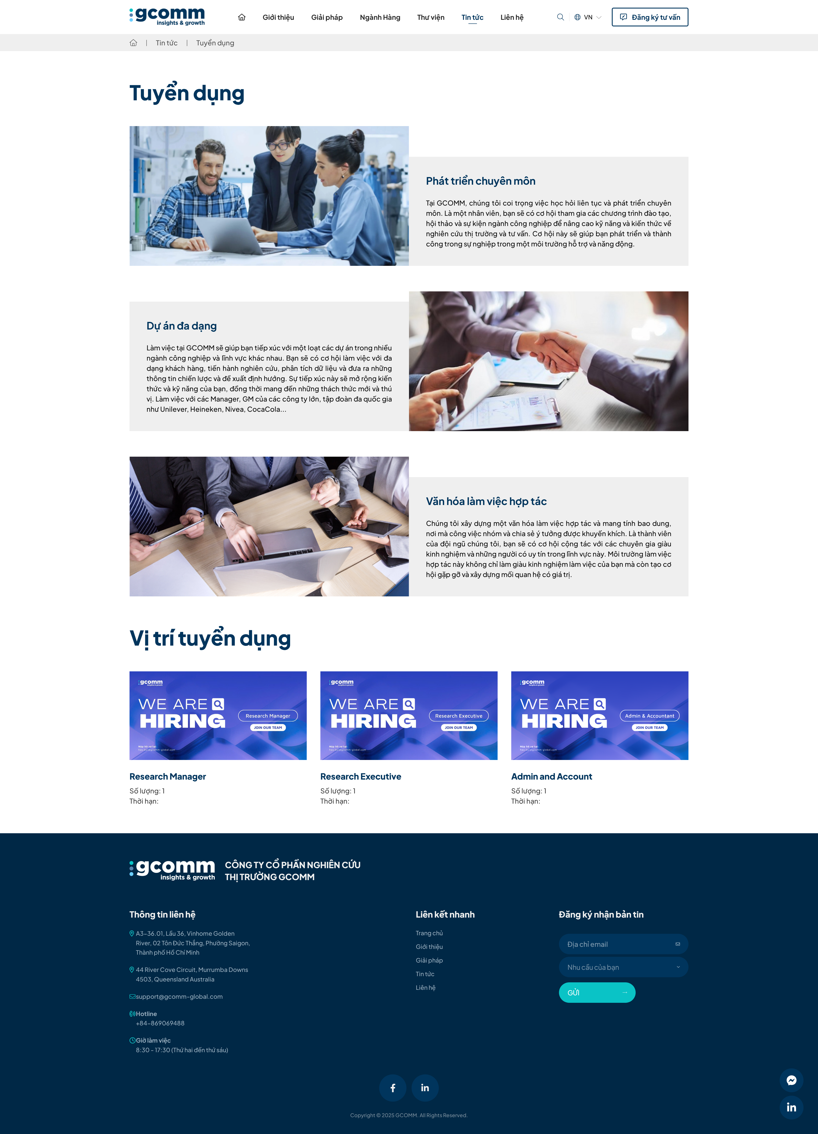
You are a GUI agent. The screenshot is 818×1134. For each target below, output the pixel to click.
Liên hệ (512, 17)
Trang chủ (242, 17)
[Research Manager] (218, 715)
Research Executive (360, 776)
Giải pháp (327, 17)
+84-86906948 (158, 1023)
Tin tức (473, 17)
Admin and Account (551, 776)
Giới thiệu (278, 17)
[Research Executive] (409, 715)
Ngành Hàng (380, 17)
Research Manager (168, 776)
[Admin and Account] (599, 715)
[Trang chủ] (133, 42)
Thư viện (431, 17)
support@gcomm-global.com (179, 996)
